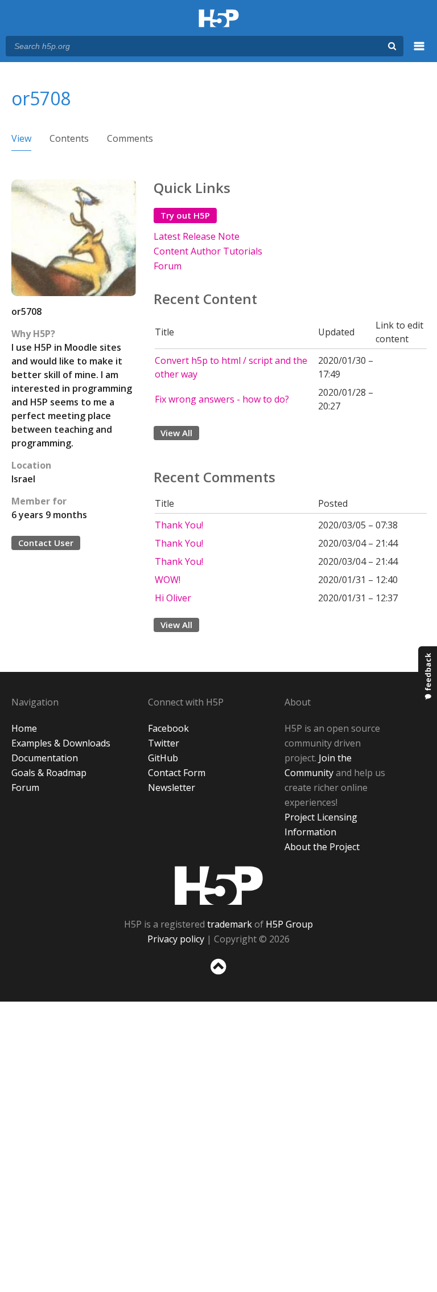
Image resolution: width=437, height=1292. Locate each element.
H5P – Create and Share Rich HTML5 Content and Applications (219, 19)
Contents (69, 138)
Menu (419, 52)
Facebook (168, 728)
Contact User (45, 542)
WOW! (167, 579)
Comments (130, 138)
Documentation (44, 758)
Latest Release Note (197, 236)
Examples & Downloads (60, 743)
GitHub (163, 758)
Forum (168, 266)
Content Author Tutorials (208, 251)
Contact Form (176, 772)
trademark (229, 924)
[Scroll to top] (218, 976)
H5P (219, 885)
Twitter (163, 743)
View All (176, 432)
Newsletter (171, 787)
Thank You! (179, 525)
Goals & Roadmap (48, 772)
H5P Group (289, 924)
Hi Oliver (173, 598)
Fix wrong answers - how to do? (222, 399)
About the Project (322, 846)
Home (24, 728)
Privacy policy (175, 939)
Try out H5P (185, 215)
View (21, 138)
